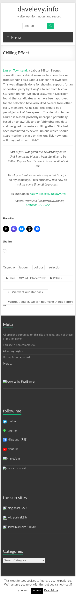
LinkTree (11, 431)
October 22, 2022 (38, 204)
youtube (12, 449)
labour (23, 267)
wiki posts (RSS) (17, 517)
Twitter (12, 421)
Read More (51, 590)
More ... (7, 363)
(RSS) (23, 439)
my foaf (20, 468)
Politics (57, 278)
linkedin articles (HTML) (21, 527)
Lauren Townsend (15, 70)
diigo (10, 439)
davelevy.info (38, 9)
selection (55, 267)
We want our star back (25, 292)
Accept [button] (37, 590)
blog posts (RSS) (17, 508)
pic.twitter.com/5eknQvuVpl (48, 193)
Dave (12, 278)
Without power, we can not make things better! (38, 303)
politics (38, 267)
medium (14, 458)
